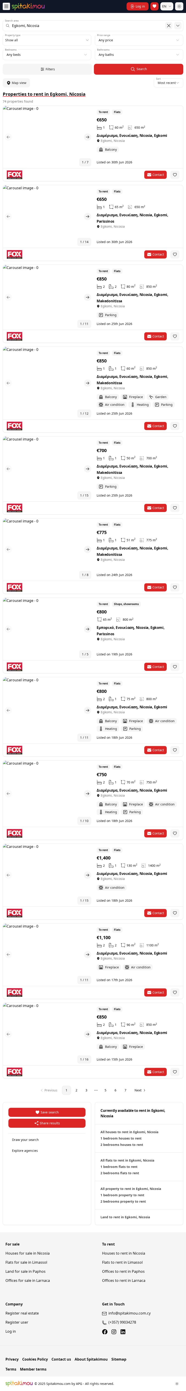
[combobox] (93, 25)
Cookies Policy (35, 1359)
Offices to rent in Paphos (123, 1271)
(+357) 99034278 (122, 1322)
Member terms (33, 1369)
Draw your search (25, 1139)
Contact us (61, 1359)
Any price (106, 40)
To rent (108, 1244)
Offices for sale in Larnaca (27, 1280)
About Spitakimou (91, 1359)
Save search (50, 1112)
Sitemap (118, 1359)
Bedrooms (11, 49)
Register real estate (22, 1313)
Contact (158, 174)
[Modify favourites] (174, 175)
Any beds (14, 54)
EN (164, 6)
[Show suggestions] (177, 25)
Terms (10, 1369)
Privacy (12, 1359)
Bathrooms (103, 49)
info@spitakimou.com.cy (129, 1313)
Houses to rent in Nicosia (123, 1253)
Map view (19, 83)
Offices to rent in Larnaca (123, 1280)
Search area (12, 20)
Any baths (106, 54)
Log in (10, 1331)
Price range (103, 35)
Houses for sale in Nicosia (27, 1253)
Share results (50, 1123)
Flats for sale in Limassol (26, 1262)
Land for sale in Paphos (25, 1271)
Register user (16, 1322)
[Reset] (168, 25)
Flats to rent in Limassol (122, 1262)
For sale (12, 1244)
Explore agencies (25, 1150)
